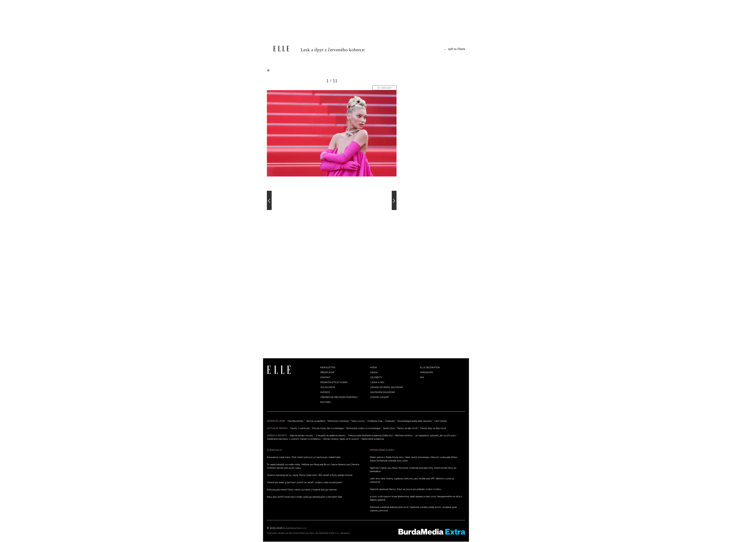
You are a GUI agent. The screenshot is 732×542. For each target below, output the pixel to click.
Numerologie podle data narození (414, 421)
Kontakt (325, 377)
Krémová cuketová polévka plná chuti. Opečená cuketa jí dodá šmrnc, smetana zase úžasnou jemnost (413, 509)
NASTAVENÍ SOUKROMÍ (382, 392)
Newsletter (327, 367)
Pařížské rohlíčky (404, 435)
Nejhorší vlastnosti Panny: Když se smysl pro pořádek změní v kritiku (405, 489)
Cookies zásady (379, 397)
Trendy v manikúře (300, 428)
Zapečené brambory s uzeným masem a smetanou (294, 439)
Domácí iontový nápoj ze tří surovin (341, 439)
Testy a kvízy (358, 421)
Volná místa (327, 387)
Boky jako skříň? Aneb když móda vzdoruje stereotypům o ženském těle (304, 496)
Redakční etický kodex (334, 382)
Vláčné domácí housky (301, 435)
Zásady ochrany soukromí (386, 387)
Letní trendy (440, 421)
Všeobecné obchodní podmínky (339, 397)
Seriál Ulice (389, 428)
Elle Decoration (430, 367)
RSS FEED (325, 402)
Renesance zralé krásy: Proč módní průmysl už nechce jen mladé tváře (303, 457)
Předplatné (327, 372)
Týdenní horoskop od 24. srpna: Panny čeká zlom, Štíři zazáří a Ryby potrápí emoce (309, 475)
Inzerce (325, 392)
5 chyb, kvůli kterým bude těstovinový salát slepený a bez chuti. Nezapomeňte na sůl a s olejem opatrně (416, 498)
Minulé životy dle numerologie (328, 428)
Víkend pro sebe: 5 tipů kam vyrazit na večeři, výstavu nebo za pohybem (304, 482)
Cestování (390, 421)
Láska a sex (377, 382)
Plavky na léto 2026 (407, 428)
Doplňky (293, 70)
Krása (374, 372)
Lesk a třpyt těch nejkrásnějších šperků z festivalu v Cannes (350, 70)
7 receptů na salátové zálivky (331, 435)
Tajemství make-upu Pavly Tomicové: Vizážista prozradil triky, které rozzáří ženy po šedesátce (413, 470)
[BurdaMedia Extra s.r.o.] (431, 532)
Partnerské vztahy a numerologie (363, 428)
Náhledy (386, 88)
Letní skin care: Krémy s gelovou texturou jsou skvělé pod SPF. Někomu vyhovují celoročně (412, 480)
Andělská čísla (374, 421)
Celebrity (376, 377)
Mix (422, 377)
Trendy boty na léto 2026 (433, 428)
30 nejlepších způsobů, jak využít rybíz (435, 435)
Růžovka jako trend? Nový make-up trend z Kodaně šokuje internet (302, 489)
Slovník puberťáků (315, 421)
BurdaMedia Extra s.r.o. (295, 528)
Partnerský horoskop (338, 421)
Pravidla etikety (296, 421)
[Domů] (281, 48)
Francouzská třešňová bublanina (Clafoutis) (370, 435)
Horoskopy (426, 372)
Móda (278, 70)
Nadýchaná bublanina (372, 439)
